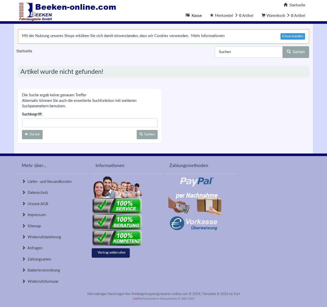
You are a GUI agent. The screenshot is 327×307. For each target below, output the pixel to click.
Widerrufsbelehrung (43, 237)
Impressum (36, 215)
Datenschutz (37, 193)
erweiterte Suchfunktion (94, 101)
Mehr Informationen (208, 36)
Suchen (298, 52)
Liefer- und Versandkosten (49, 182)
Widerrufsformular (42, 282)
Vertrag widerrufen (111, 252)
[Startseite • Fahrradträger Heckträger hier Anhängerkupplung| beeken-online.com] (69, 10)
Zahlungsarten (38, 259)
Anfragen (34, 248)
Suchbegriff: (32, 114)
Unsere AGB (37, 204)
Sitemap (33, 226)
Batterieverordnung (43, 270)
